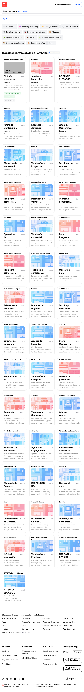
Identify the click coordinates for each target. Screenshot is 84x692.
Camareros (10, 26)
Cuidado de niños (38, 43)
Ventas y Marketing (30, 26)
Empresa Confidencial (39, 108)
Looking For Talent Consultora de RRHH (38, 466)
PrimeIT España (65, 146)
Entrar (77, 4)
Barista (32, 37)
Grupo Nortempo (37, 502)
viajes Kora (35, 431)
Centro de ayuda (50, 664)
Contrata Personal (63, 4)
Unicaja (34, 146)
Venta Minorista (71, 26)
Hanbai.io (62, 466)
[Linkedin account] (23, 679)
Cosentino (7, 217)
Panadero (46, 618)
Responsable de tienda (51, 625)
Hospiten (34, 59)
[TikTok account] (3, 679)
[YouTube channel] (15, 679)
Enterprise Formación (67, 59)
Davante (34, 289)
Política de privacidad (43, 684)
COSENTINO (63, 253)
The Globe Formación (39, 324)
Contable (46, 629)
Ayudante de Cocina (14, 37)
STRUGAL (34, 395)
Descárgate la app (50, 651)
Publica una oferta (9, 655)
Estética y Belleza (13, 32)
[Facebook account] (11, 679)
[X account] (19, 679)
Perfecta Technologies (12, 289)
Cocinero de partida (50, 622)
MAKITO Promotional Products (39, 538)
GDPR (76, 684)
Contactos (47, 660)
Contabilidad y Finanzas (52, 37)
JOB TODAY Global (29, 658)
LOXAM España (64, 217)
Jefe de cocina (28, 629)
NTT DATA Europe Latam (68, 537)
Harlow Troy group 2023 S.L (14, 59)
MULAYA (62, 324)
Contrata (5, 651)
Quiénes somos (49, 655)
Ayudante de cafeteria (31, 622)
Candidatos (6, 664)
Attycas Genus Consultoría (69, 431)
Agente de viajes (69, 629)
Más (50, 43)
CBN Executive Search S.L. (13, 360)
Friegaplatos (68, 618)
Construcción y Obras (36, 32)
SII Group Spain (37, 360)
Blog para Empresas (10, 660)
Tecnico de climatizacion (68, 625)
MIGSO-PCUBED (65, 360)
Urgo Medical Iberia (38, 182)
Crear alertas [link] (54, 53)
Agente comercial (9, 618)
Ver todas (26, 632)
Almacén (55, 32)
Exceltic (6, 502)
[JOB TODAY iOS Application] (67, 652)
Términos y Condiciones (62, 684)
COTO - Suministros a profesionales (11, 182)
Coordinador (27, 618)
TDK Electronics (9, 146)
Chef (24, 625)
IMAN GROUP (9, 395)
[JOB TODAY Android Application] (77, 652)
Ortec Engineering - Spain (40, 253)
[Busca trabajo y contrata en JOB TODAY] (4, 4)
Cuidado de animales (15, 43)
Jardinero (6, 629)
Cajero (4, 625)
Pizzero (5, 622)
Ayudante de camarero (11, 632)
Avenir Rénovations (11, 324)
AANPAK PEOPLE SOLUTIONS (10, 466)
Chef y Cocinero (51, 26)
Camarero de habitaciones (68, 622)
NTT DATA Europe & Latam (13, 573)
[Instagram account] (7, 679)
